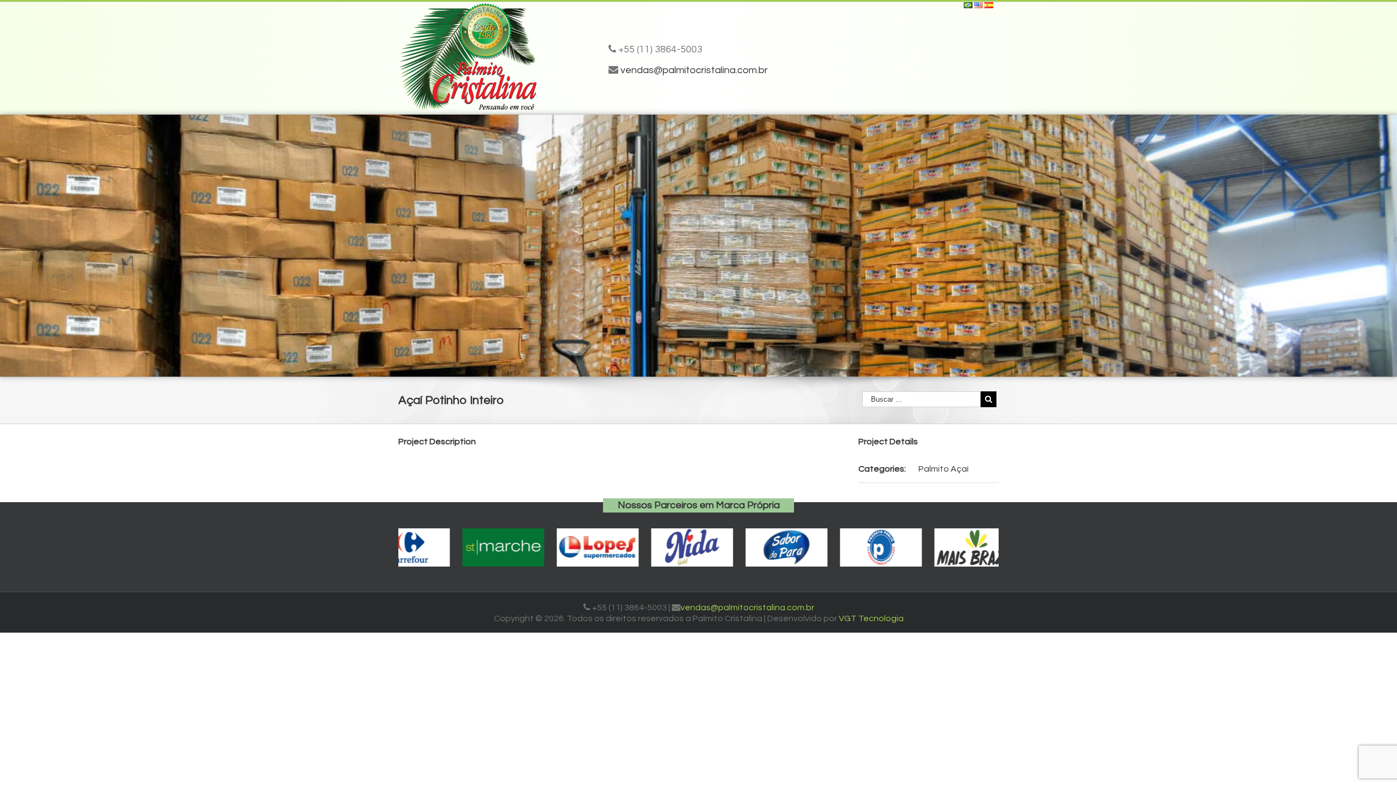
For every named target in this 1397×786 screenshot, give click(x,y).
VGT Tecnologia (871, 618)
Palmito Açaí (943, 469)
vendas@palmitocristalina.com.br (694, 70)
